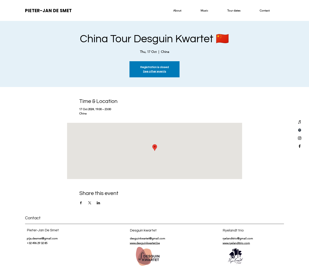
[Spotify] (299, 130)
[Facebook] (299, 146)
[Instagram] (299, 138)
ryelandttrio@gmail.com (238, 238)
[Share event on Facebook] (81, 202)
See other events (154, 71)
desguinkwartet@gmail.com (147, 238)
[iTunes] (299, 122)
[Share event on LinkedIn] (98, 202)
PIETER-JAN (39, 11)
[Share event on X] (89, 202)
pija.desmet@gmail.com (42, 238)
